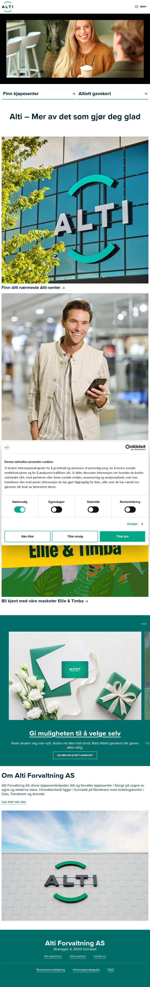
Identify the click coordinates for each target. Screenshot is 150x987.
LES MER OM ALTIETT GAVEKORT (75, 755)
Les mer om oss (14, 801)
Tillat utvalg (75, 536)
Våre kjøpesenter (53, 956)
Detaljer (132, 524)
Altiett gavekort (78, 956)
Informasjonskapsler (86, 969)
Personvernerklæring (51, 969)
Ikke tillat (27, 536)
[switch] (56, 509)
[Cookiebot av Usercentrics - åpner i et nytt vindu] (128, 448)
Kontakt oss (100, 956)
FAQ (111, 969)
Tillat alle (122, 536)
